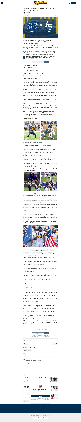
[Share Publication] (69, 3)
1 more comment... (26, 370)
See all (25, 401)
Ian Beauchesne (34, 58)
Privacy (40, 415)
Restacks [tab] (29, 350)
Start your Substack (38, 417)
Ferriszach (27, 359)
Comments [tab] (25, 350)
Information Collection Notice (40, 399)
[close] (49, 385)
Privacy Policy (47, 399)
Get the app (45, 417)
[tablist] (27, 350)
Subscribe (73, 3)
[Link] (22, 65)
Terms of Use (45, 398)
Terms (43, 415)
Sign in (78, 3)
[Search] (67, 3)
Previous (27, 343)
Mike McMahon (28, 12)
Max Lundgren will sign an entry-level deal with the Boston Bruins (35, 378)
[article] (40, 380)
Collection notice (47, 415)
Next (55, 343)
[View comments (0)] (32, 383)
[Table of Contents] (1, 211)
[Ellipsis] (57, 359)
